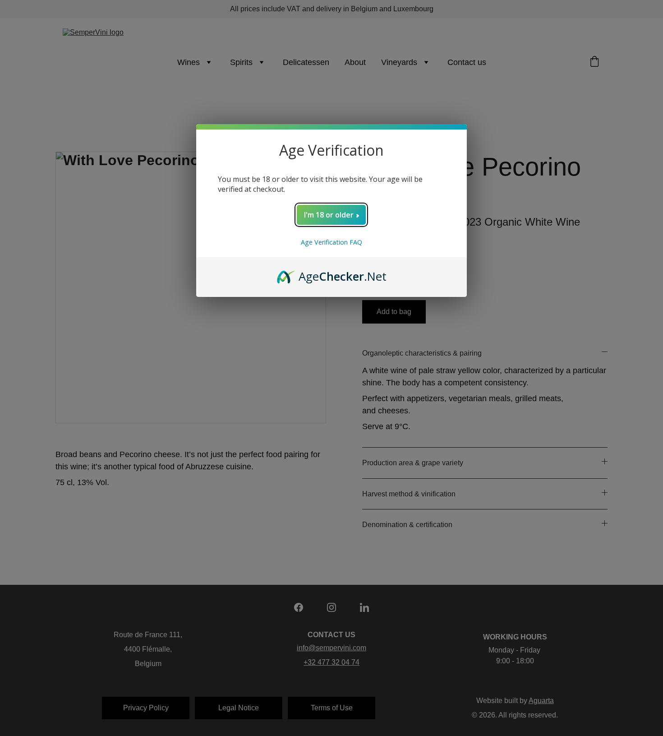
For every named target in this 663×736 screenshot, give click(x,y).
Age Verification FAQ (331, 242)
